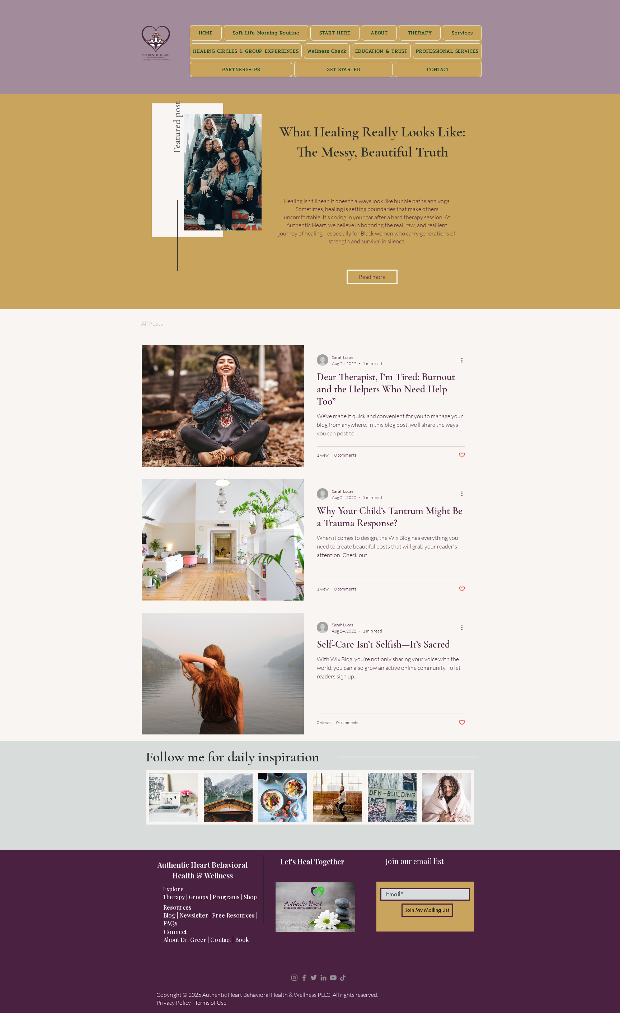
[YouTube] (333, 978)
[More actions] (464, 360)
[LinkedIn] (323, 978)
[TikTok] (343, 978)
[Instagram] (294, 978)
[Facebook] (304, 978)
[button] (372, 277)
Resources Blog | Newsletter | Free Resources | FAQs (210, 915)
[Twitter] (314, 978)
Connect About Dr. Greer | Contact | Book (206, 935)
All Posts (152, 323)
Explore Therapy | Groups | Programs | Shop (210, 893)
